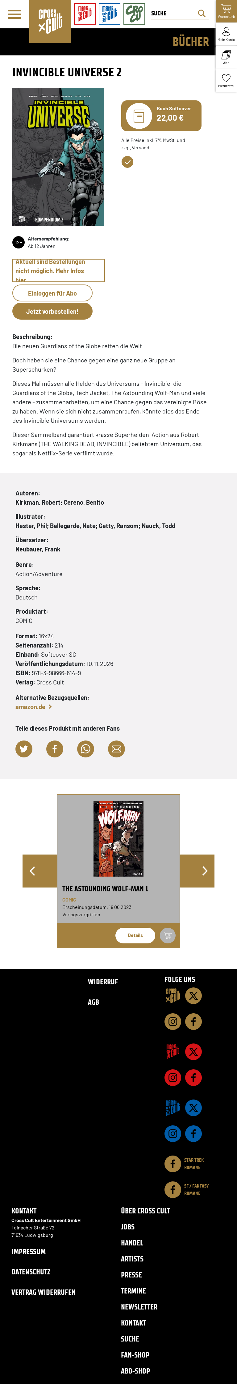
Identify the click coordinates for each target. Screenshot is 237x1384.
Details (135, 935)
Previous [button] (32, 871)
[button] (23, 748)
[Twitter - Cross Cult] (193, 996)
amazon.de (30, 706)
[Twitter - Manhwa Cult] (193, 1108)
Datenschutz (30, 1271)
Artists (132, 1258)
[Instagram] (172, 1021)
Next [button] (205, 871)
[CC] (172, 996)
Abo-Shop (135, 1370)
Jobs (128, 1226)
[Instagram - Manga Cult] (172, 1077)
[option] (118, 871)
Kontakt (133, 1322)
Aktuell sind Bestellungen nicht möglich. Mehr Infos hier (50, 270)
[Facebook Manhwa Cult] (193, 1133)
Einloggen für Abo (52, 293)
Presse (131, 1274)
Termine (133, 1290)
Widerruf (103, 981)
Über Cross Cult (145, 1210)
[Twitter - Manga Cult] (193, 1052)
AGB (93, 1002)
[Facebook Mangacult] (193, 1077)
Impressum (28, 1251)
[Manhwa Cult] (172, 1108)
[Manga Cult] (172, 1052)
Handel (132, 1242)
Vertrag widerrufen (43, 1292)
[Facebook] (193, 1021)
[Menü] (14, 14)
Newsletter (139, 1306)
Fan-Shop (135, 1354)
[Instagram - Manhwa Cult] (172, 1133)
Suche (130, 1338)
